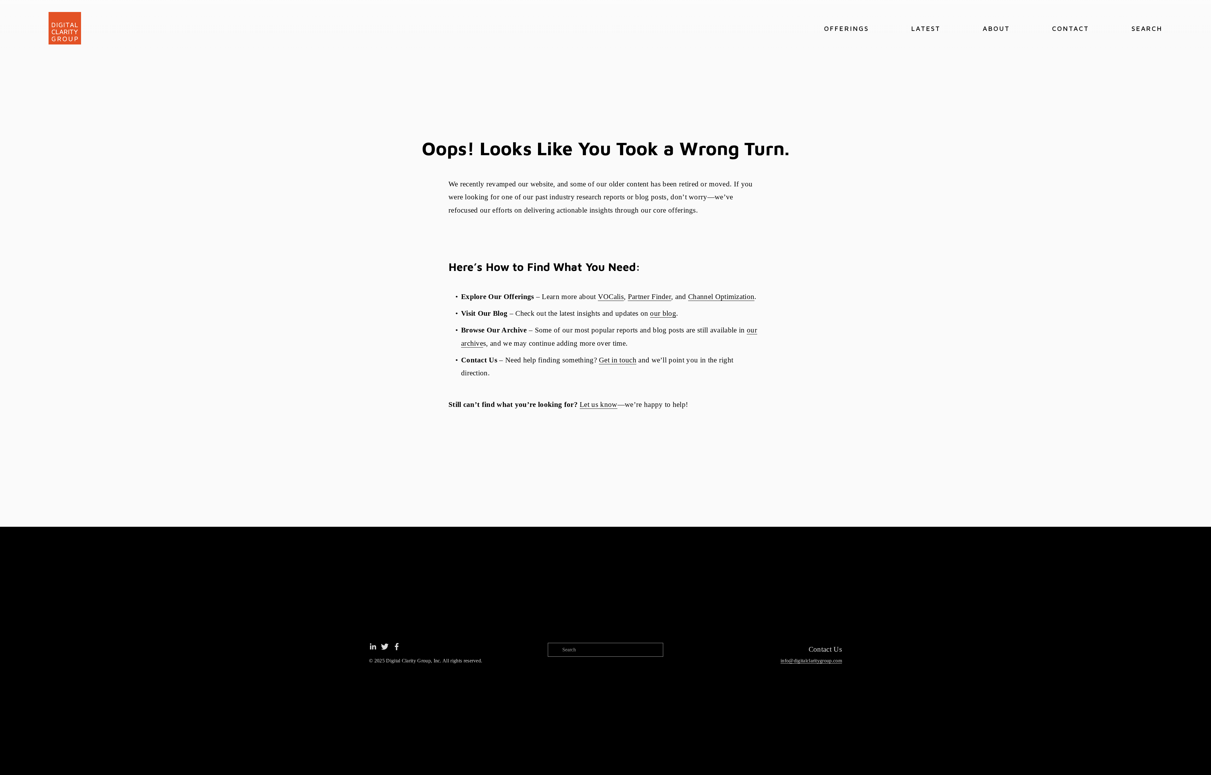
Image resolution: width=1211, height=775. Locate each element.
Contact (1070, 28)
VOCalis (611, 297)
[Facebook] (397, 646)
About (996, 28)
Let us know (598, 404)
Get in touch (617, 360)
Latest (925, 28)
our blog (663, 313)
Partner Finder (649, 297)
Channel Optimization (721, 297)
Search (1147, 28)
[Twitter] (385, 646)
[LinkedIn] (373, 646)
